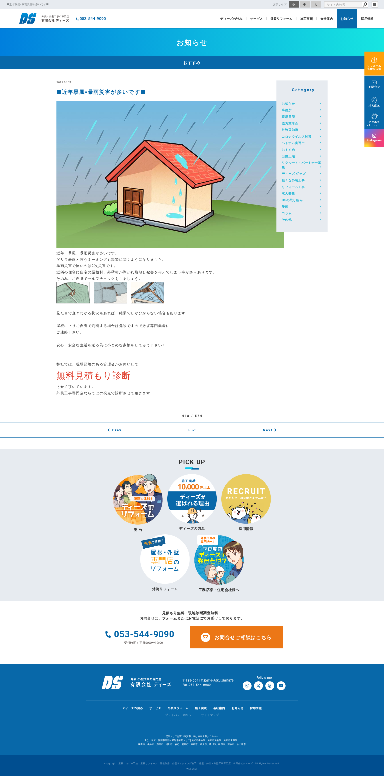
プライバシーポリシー (180, 715)
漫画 (285, 206)
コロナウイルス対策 (297, 136)
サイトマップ (210, 715)
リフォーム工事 (293, 187)
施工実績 (306, 18)
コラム (287, 213)
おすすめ (288, 149)
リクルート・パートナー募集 (301, 165)
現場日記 (288, 116)
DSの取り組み (292, 200)
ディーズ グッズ (294, 173)
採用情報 (367, 18)
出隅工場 (288, 156)
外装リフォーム (281, 18)
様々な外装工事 (293, 180)
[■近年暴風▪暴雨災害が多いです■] (170, 244)
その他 (287, 219)
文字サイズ (280, 4)
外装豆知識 (290, 130)
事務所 (287, 110)
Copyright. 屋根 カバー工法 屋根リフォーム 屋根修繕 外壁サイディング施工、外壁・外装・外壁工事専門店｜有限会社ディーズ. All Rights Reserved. (192, 763)
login (375, 4)
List (192, 430)
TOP (373, 709)
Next (268, 430)
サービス (256, 18)
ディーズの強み (231, 18)
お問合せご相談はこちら (243, 637)
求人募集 (288, 193)
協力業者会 (290, 123)
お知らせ (347, 18)
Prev (117, 430)
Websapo (192, 769)
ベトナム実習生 (293, 143)
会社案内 (326, 18)
